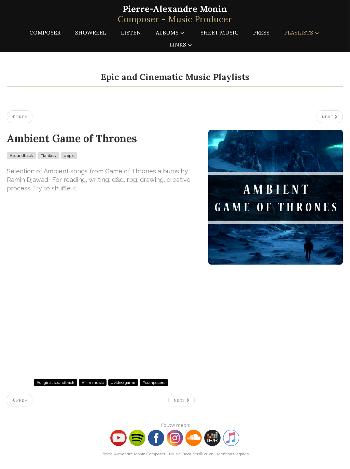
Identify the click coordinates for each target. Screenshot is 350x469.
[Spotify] (137, 437)
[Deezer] (213, 437)
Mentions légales (233, 454)
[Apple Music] (231, 437)
